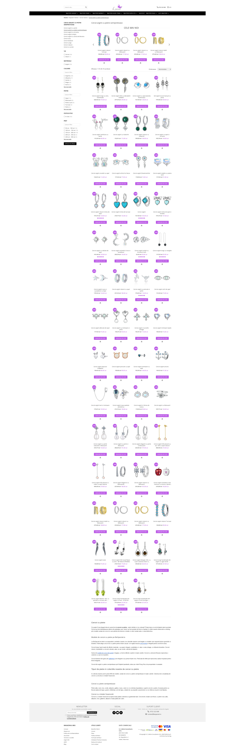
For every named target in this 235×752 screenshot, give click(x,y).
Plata (92, 733)
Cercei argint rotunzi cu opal (121, 289)
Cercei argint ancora (162, 366)
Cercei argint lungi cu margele (162, 250)
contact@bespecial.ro (154, 714)
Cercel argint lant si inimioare (100, 405)
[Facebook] (114, 712)
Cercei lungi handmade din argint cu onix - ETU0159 (121, 599)
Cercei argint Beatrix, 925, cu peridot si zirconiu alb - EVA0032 (100, 599)
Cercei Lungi (67, 43)
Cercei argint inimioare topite (162, 328)
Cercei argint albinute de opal (100, 328)
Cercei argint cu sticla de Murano (74, 36)
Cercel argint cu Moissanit (162, 405)
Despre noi (67, 731)
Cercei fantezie (68, 41)
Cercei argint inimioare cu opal (142, 367)
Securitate (66, 735)
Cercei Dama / (84, 17)
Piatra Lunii (68, 102)
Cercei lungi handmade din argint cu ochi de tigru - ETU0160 (141, 599)
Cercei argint (142, 212)
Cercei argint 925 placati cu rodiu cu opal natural (100, 483)
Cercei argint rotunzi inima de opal (100, 212)
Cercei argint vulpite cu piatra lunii (162, 174)
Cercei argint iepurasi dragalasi (100, 367)
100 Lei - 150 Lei (70, 130)
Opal (66, 98)
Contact (66, 729)
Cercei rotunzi (68, 45)
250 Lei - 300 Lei (70, 137)
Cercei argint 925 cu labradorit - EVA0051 (121, 96)
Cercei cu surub (69, 47)
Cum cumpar (94, 744)
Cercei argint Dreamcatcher (141, 173)
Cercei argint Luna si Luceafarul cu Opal (100, 290)
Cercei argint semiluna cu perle (100, 135)
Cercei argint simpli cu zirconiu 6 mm (142, 251)
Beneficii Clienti (95, 729)
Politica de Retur (95, 735)
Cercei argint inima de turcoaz (121, 212)
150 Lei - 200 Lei (70, 132)
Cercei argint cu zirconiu (71, 32)
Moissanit (68, 100)
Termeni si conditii (69, 737)
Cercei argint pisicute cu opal (121, 366)
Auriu (67, 84)
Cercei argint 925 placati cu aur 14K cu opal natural (162, 444)
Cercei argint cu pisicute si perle (141, 290)
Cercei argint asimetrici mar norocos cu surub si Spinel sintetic (162, 483)
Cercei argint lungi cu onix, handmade (100, 96)
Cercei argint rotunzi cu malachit (141, 135)
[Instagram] (121, 712)
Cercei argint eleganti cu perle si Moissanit (141, 444)
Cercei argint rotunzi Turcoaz (104, 51)
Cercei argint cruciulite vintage (142, 328)
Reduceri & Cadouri (96, 742)
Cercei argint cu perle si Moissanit (121, 444)
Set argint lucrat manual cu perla (162, 96)
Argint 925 (66, 740)
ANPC (65, 742)
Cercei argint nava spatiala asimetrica (121, 406)
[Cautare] (86, 7)
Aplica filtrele (70, 144)
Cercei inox (67, 38)
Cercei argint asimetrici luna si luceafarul (121, 251)
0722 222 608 (154, 711)
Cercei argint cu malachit (121, 134)
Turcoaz (67, 105)
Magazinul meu (69, 725)
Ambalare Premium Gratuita (99, 740)
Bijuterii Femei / (74, 17)
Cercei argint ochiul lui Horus (121, 173)
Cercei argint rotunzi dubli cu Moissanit (159, 51)
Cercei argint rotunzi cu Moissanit (122, 51)
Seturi (67, 57)
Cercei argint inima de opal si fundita (162, 212)
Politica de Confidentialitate (71, 733)
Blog (65, 744)
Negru (67, 82)
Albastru (68, 78)
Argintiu (67, 76)
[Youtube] (117, 712)
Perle (67, 107)
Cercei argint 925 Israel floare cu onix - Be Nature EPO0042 (121, 560)
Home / (66, 17)
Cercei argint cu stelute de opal (100, 251)
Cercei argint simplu (70, 34)
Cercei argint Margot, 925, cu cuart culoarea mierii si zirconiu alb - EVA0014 (142, 560)
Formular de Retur (96, 737)
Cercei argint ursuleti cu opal (100, 173)
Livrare (93, 731)
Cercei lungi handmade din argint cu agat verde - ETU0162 (162, 560)
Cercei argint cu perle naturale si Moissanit (100, 444)
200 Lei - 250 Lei (70, 135)
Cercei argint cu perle (70, 28)
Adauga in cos (104, 60)
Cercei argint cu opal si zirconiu (162, 135)
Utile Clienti (96, 725)
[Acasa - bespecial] (117, 7)
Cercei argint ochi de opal (162, 289)
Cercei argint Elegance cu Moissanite (121, 483)
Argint (67, 64)
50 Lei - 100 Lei (70, 128)
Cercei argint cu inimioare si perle (121, 328)
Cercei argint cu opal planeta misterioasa (142, 96)
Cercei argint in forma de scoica (141, 406)
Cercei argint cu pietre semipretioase (75, 30)
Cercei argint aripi (100, 560)
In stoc (67, 116)
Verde (67, 80)
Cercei (67, 54)
